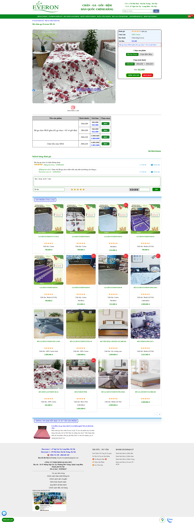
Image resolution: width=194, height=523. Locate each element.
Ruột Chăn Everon (88, 16)
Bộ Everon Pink (81, 392)
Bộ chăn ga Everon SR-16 (48, 392)
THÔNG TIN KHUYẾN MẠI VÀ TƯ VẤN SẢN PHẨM (56, 421)
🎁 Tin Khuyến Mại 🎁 (99, 459)
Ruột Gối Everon (104, 16)
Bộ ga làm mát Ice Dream (145, 392)
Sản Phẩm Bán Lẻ (135, 16)
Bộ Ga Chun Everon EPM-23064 (113, 392)
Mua (105, 123)
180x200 (139, 64)
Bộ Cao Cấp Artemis (120, 16)
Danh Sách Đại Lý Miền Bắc (124, 453)
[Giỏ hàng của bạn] (190, 18)
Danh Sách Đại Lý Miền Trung (125, 459)
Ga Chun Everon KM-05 (81, 287)
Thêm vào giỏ (133, 75)
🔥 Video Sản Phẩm (98, 462)
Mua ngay (147, 75)
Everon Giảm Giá (55, 16)
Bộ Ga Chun (132, 54)
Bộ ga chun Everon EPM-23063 (145, 287)
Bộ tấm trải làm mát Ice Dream (113, 341)
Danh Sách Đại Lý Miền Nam (125, 456)
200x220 (149, 64)
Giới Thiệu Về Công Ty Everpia (102, 453)
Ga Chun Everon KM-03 (145, 236)
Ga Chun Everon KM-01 (81, 236)
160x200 (129, 64)
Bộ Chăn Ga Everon (71, 16)
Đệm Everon (42, 16)
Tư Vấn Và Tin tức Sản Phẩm (101, 456)
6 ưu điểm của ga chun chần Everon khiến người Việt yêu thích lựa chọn (72, 427)
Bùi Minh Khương (154, 151)
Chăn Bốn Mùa (146, 54)
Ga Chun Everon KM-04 (48, 287)
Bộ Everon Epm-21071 (145, 341)
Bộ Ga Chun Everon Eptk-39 (81, 341)
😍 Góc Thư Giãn (97, 465)
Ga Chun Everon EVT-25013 (48, 236)
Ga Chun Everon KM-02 (113, 236)
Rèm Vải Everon (150, 16)
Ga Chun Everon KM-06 (113, 287)
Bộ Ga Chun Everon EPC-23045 (48, 341)
